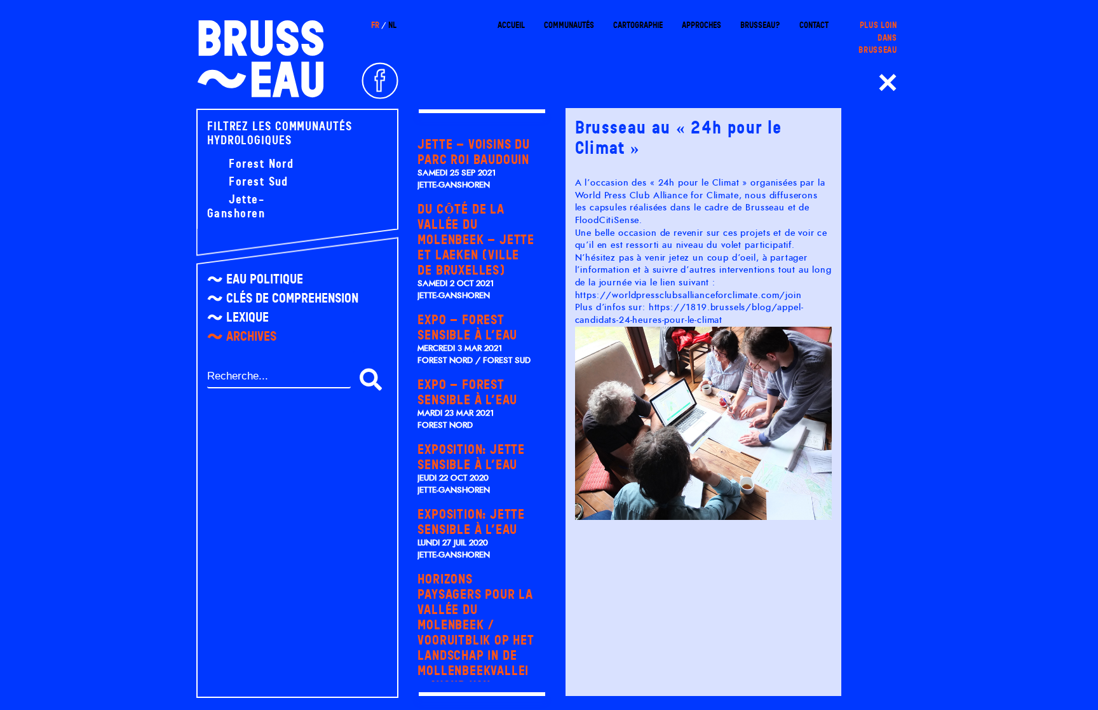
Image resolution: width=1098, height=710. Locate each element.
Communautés (569, 25)
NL (392, 25)
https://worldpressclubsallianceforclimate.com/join (688, 295)
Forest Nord (259, 164)
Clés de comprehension (292, 298)
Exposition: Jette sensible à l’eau (471, 457)
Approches (701, 25)
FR (375, 25)
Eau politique (264, 279)
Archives (251, 336)
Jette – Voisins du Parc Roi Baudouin (473, 152)
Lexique (247, 317)
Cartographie (638, 25)
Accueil (511, 25)
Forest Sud (256, 182)
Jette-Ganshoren (236, 207)
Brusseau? (760, 25)
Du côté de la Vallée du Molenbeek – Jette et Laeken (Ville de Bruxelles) (475, 239)
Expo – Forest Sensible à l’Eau (467, 327)
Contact (814, 25)
